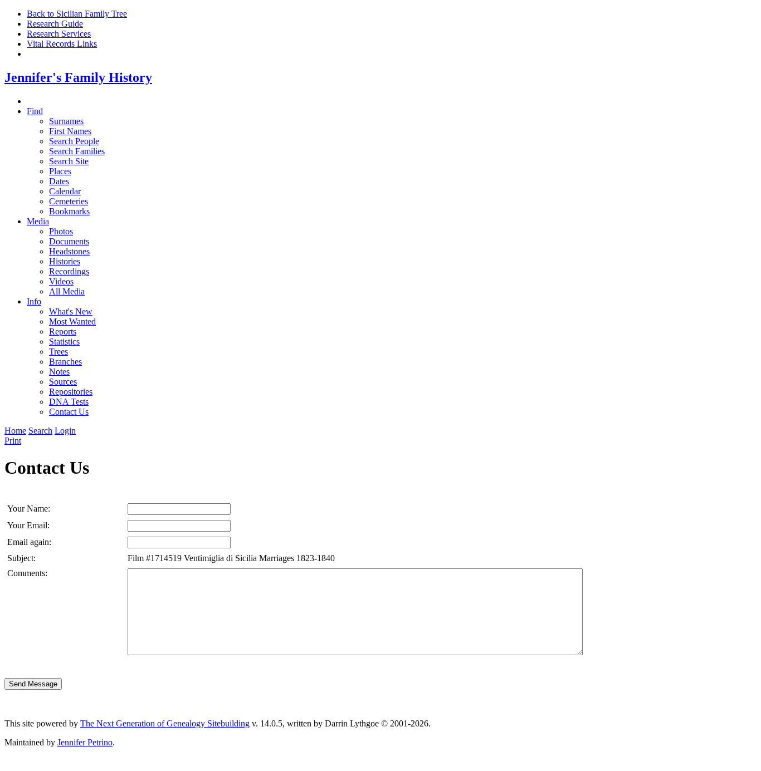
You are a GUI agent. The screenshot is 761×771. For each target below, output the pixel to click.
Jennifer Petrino (85, 742)
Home (15, 430)
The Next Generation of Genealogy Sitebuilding (165, 723)
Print (12, 440)
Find (35, 111)
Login (65, 430)
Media (38, 221)
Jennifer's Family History (78, 77)
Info (34, 301)
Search (40, 430)
